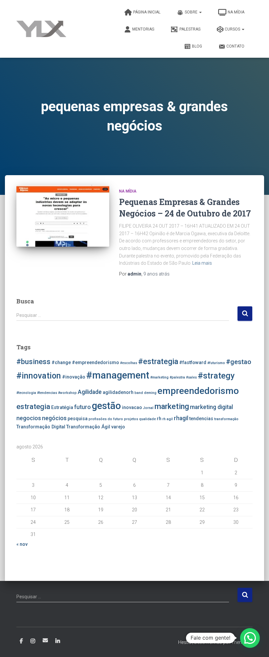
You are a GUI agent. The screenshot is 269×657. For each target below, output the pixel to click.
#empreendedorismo (95, 362)
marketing (172, 406)
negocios (28, 418)
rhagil (181, 418)
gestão (106, 405)
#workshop (67, 393)
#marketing (159, 377)
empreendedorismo (198, 390)
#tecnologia (26, 393)
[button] (250, 638)
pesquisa (78, 418)
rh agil (167, 419)
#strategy (216, 375)
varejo (118, 427)
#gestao (238, 362)
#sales (191, 377)
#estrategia (158, 361)
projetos (131, 419)
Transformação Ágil (88, 427)
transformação (226, 419)
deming (150, 393)
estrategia (33, 406)
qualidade (147, 419)
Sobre (191, 12)
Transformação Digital (40, 427)
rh (159, 418)
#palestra (177, 377)
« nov (22, 544)
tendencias (201, 418)
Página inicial (146, 12)
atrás (156, 274)
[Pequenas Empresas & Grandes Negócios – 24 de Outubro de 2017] (62, 216)
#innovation (38, 375)
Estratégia (62, 407)
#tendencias (47, 393)
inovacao (132, 407)
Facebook (21, 641)
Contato (235, 46)
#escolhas (128, 363)
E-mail (45, 640)
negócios (54, 418)
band (138, 393)
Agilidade (90, 392)
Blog (197, 46)
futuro (82, 407)
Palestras (189, 29)
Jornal (148, 408)
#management (117, 375)
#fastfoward (192, 362)
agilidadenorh (118, 392)
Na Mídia (236, 12)
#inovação (73, 377)
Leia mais (202, 263)
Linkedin (57, 641)
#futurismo (216, 363)
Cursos (233, 29)
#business (33, 361)
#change (61, 362)
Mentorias (143, 29)
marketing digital (211, 407)
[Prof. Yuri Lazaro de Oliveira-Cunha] (41, 29)
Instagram (32, 641)
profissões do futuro (106, 419)
